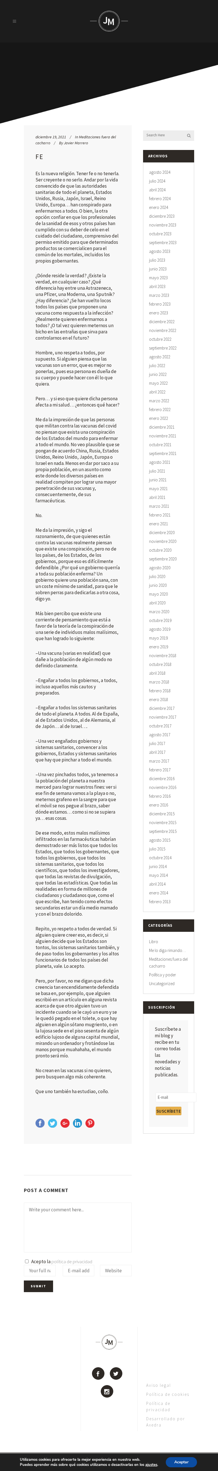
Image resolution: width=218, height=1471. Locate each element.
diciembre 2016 (162, 778)
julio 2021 (157, 471)
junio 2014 (158, 866)
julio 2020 (157, 576)
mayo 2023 (158, 277)
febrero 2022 (160, 409)
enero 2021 (158, 523)
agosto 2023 (159, 251)
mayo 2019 (158, 638)
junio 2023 (158, 269)
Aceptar (181, 1462)
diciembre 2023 (162, 216)
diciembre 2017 (162, 708)
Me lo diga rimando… (167, 950)
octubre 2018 (160, 664)
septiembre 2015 (163, 831)
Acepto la (61, 1261)
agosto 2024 (159, 172)
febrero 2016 (160, 796)
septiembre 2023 (163, 242)
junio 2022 (158, 374)
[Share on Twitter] (52, 1126)
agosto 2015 (159, 840)
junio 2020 (158, 585)
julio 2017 (157, 743)
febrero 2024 (160, 198)
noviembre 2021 (162, 436)
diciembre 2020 (162, 532)
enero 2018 (158, 699)
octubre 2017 (160, 726)
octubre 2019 (160, 620)
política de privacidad (71, 1261)
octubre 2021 (160, 444)
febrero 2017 (160, 769)
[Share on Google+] (65, 1126)
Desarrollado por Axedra (165, 1422)
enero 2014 (158, 893)
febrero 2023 (160, 304)
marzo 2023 (159, 295)
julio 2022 (157, 365)
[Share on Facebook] (40, 1126)
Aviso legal (158, 1385)
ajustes (151, 1464)
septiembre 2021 (163, 453)
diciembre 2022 (162, 321)
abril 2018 (157, 673)
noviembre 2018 (162, 655)
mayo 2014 (158, 875)
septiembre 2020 (163, 559)
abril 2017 (157, 752)
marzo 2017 (159, 761)
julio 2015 (157, 849)
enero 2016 (158, 805)
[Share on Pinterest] (90, 1126)
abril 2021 (157, 497)
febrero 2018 (160, 690)
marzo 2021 (159, 506)
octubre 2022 (160, 339)
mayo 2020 (158, 594)
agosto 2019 (159, 629)
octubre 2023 (160, 233)
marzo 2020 (159, 611)
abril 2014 (157, 884)
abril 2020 (157, 603)
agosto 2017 (159, 734)
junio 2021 (158, 479)
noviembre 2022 (162, 330)
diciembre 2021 (162, 427)
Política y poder (162, 974)
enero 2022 (158, 418)
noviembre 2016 (162, 787)
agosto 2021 (159, 462)
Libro (153, 941)
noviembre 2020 (162, 541)
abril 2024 (157, 189)
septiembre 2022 (163, 348)
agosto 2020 (159, 567)
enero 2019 (158, 646)
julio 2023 (157, 260)
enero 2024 (158, 207)
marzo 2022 (159, 400)
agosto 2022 (159, 356)
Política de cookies (167, 1394)
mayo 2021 (158, 488)
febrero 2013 (160, 901)
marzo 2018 (159, 682)
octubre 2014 (160, 857)
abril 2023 (157, 286)
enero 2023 (158, 313)
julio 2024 (157, 181)
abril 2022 (157, 392)
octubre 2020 (160, 550)
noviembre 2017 (162, 717)
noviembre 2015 (162, 822)
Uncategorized (162, 983)
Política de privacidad (158, 1406)
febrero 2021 (160, 515)
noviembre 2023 (162, 225)
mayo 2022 (158, 383)
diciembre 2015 (162, 813)
